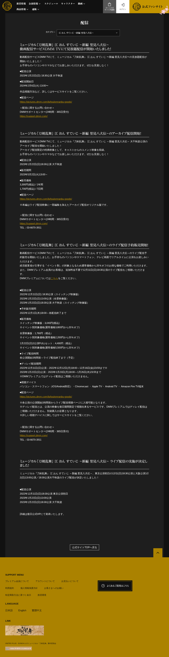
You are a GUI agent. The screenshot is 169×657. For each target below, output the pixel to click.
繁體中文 (37, 610)
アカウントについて (45, 581)
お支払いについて (70, 581)
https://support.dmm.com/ (34, 116)
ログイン (122, 9)
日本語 (9, 610)
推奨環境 (42, 595)
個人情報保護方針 (29, 588)
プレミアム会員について (17, 581)
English (22, 610)
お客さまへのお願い (54, 588)
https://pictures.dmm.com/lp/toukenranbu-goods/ (46, 101)
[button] (35, 4)
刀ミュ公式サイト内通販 (110, 9)
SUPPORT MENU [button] (14, 574)
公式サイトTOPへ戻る (84, 547)
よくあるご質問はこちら (118, 586)
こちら (54, 278)
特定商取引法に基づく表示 (18, 595)
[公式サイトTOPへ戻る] (157, 552)
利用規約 (9, 588)
